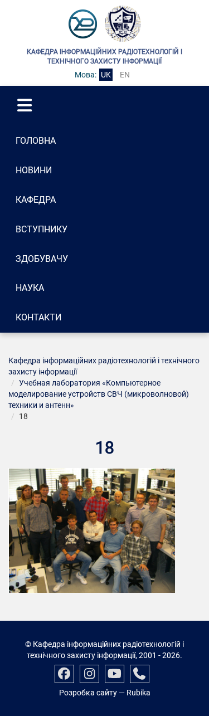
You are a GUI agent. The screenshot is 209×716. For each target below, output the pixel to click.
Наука (30, 287)
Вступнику (41, 229)
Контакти (38, 317)
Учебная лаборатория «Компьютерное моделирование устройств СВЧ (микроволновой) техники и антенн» (98, 394)
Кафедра (36, 199)
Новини (34, 170)
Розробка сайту (88, 692)
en (125, 74)
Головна (36, 140)
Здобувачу (42, 259)
